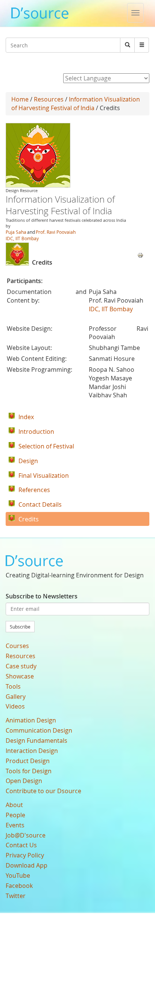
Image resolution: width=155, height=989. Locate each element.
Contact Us (21, 845)
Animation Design (31, 720)
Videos (15, 706)
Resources (49, 99)
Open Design (24, 781)
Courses (17, 646)
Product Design (28, 761)
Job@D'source (26, 835)
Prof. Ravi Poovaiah (56, 232)
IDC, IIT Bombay (22, 238)
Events (15, 825)
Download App (26, 865)
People (15, 815)
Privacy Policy (25, 855)
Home (20, 99)
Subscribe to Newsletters (42, 596)
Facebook (19, 885)
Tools (13, 686)
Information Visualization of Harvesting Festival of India (75, 103)
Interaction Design (32, 751)
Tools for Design (29, 771)
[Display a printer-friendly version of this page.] (140, 254)
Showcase (20, 676)
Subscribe (20, 627)
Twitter (16, 896)
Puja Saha (16, 232)
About (14, 805)
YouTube (18, 875)
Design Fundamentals (36, 740)
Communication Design (39, 730)
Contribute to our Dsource (43, 791)
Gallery (16, 696)
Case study (21, 666)
